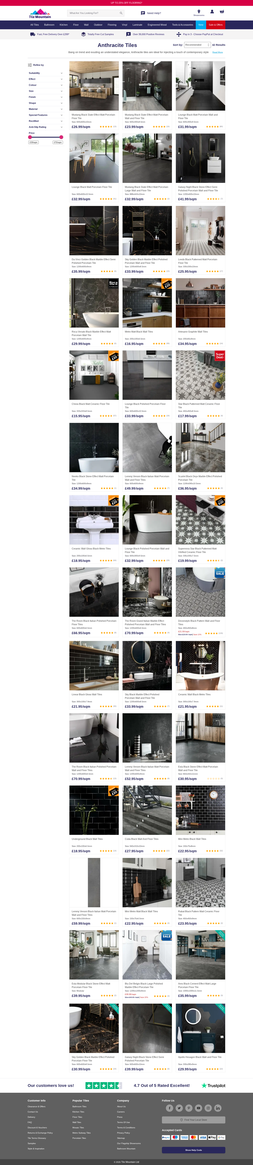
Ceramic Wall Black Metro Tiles (194, 694)
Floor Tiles (77, 1117)
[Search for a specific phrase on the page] (121, 13)
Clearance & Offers (36, 1106)
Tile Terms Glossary (37, 1138)
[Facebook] (169, 1108)
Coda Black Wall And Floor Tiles (141, 839)
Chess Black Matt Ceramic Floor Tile (91, 404)
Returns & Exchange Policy (40, 1133)
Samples (32, 1143)
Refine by (38, 65)
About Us (121, 1106)
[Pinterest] (189, 1108)
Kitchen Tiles (78, 1112)
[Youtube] (198, 1108)
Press (119, 1117)
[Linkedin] (218, 1108)
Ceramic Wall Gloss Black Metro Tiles (91, 548)
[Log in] (212, 11)
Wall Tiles (76, 1122)
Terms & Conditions (126, 1127)
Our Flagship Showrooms (129, 1143)
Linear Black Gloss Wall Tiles (87, 694)
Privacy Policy (123, 1133)
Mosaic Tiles (78, 1127)
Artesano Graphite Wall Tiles (193, 331)
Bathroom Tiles (79, 1106)
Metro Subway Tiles (81, 1133)
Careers (121, 1112)
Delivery (31, 1117)
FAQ (30, 1122)
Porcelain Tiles (79, 1138)
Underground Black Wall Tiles (87, 839)
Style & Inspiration (36, 1148)
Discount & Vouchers (37, 1127)
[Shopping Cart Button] (222, 11)
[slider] (30, 137)
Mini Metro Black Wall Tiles (192, 839)
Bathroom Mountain (126, 1148)
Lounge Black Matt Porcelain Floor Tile (92, 187)
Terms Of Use (123, 1122)
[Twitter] (179, 1108)
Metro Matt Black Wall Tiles (139, 331)
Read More (217, 52)
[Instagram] (208, 1108)
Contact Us (33, 1112)
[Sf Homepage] (40, 13)
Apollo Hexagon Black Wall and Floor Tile (200, 1057)
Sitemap (121, 1138)
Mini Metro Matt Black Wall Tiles (141, 911)
